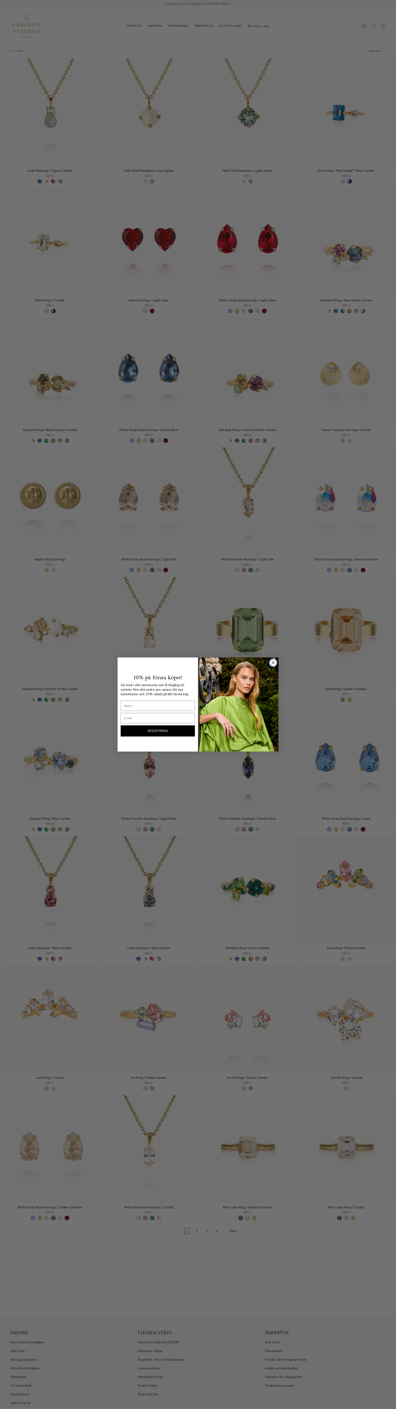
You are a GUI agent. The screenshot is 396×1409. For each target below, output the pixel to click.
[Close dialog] (273, 662)
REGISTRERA (158, 731)
